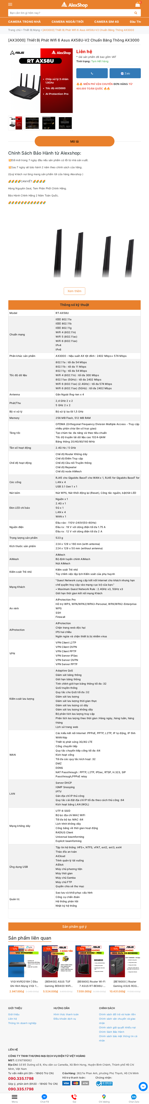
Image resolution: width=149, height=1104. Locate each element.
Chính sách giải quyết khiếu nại (117, 1027)
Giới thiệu (14, 1014)
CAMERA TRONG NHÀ (24, 21)
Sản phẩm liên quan (29, 938)
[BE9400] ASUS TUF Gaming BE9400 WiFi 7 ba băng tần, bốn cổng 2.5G (58, 984)
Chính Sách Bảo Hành (111, 1031)
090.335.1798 (21, 1078)
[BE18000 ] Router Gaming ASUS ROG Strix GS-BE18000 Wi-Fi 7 (125, 984)
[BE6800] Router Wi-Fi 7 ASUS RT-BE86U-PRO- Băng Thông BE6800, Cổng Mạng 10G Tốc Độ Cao (91, 984)
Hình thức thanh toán (66, 1014)
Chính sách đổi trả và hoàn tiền (117, 1014)
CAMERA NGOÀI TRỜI (67, 21)
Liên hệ (12, 1018)
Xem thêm (74, 291)
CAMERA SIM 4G (106, 21)
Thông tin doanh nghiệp (22, 1023)
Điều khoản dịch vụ (65, 1018)
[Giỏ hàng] (137, 5)
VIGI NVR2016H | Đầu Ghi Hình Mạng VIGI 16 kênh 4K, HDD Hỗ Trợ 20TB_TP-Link (24, 984)
